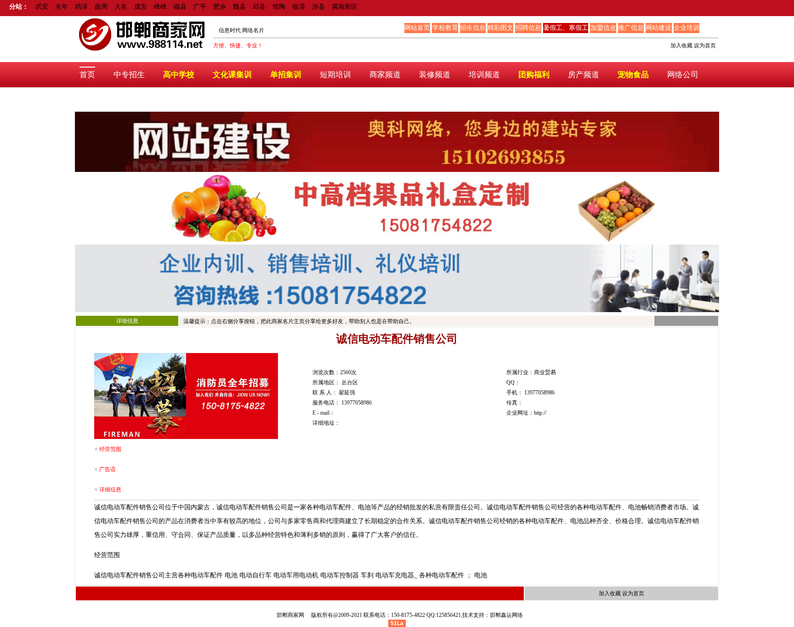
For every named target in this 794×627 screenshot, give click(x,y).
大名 (120, 6)
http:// (540, 413)
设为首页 (705, 45)
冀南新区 (344, 6)
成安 (140, 6)
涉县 (318, 6)
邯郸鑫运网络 (506, 615)
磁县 (180, 6)
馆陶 (278, 6)
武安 (41, 6)
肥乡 (219, 6)
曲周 (101, 6)
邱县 (259, 6)
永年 (61, 6)
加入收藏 (681, 45)
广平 (199, 6)
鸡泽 (81, 6)
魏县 (239, 6)
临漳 (298, 6)
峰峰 (160, 6)
